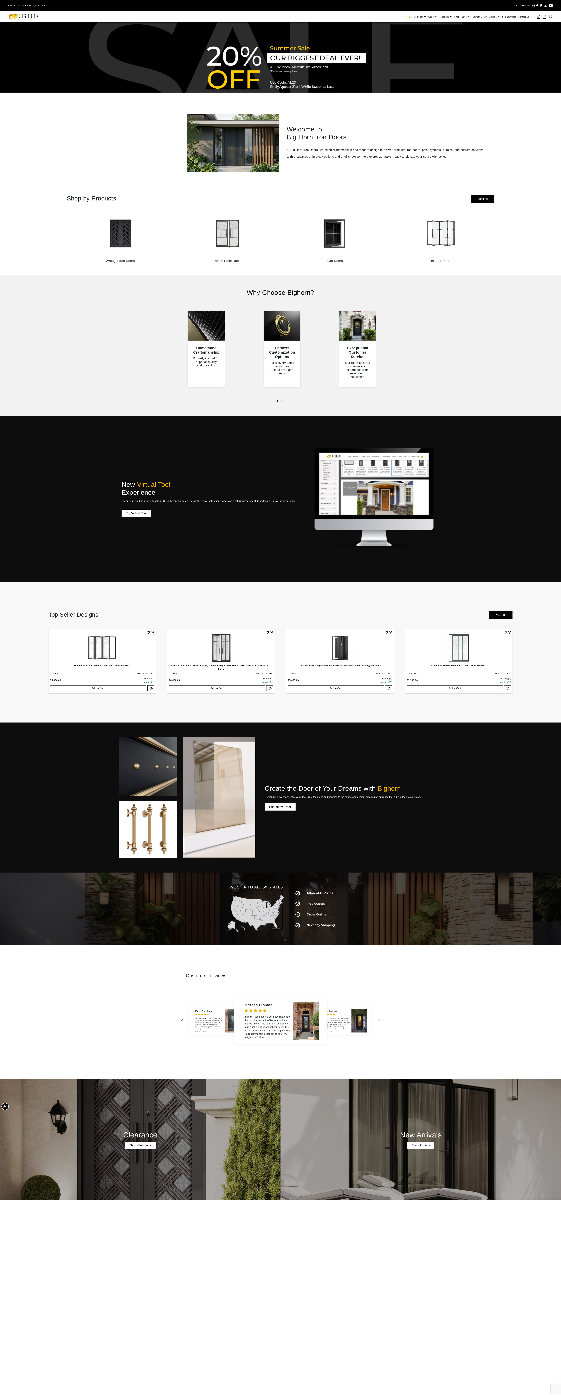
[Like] (148, 632)
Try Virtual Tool (136, 513)
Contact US (524, 17)
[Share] (152, 632)
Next (379, 1021)
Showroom (510, 17)
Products (445, 17)
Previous (182, 1021)
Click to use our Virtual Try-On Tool (26, 5)
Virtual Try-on (496, 17)
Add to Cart (98, 688)
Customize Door (280, 806)
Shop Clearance (140, 1145)
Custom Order (479, 17)
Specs (465, 17)
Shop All (482, 198)
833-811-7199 (523, 5)
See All (501, 615)
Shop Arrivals (421, 1145)
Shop (456, 17)
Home (409, 17)
